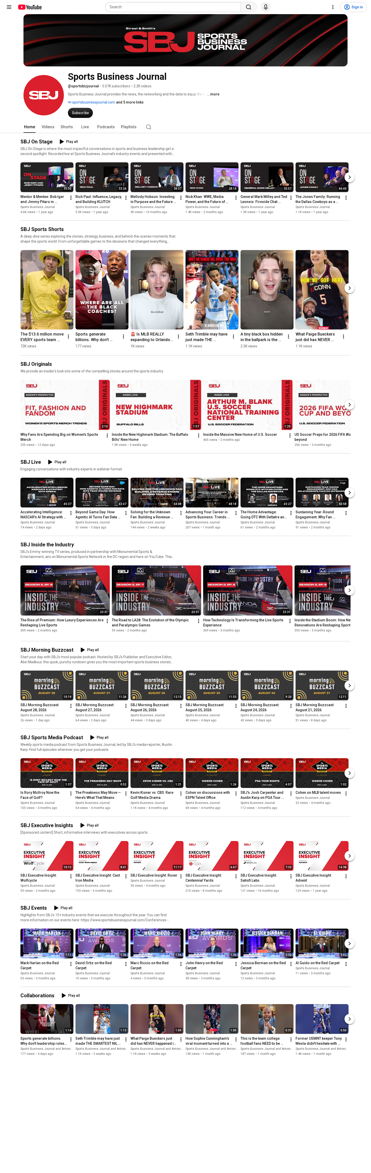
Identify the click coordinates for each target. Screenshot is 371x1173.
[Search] (249, 7)
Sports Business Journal (37, 207)
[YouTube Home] (29, 7)
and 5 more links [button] (130, 102)
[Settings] (333, 7)
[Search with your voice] (266, 7)
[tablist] (185, 127)
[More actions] (71, 198)
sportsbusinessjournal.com (93, 102)
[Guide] (9, 7)
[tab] (29, 127)
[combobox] (175, 7)
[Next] (349, 177)
